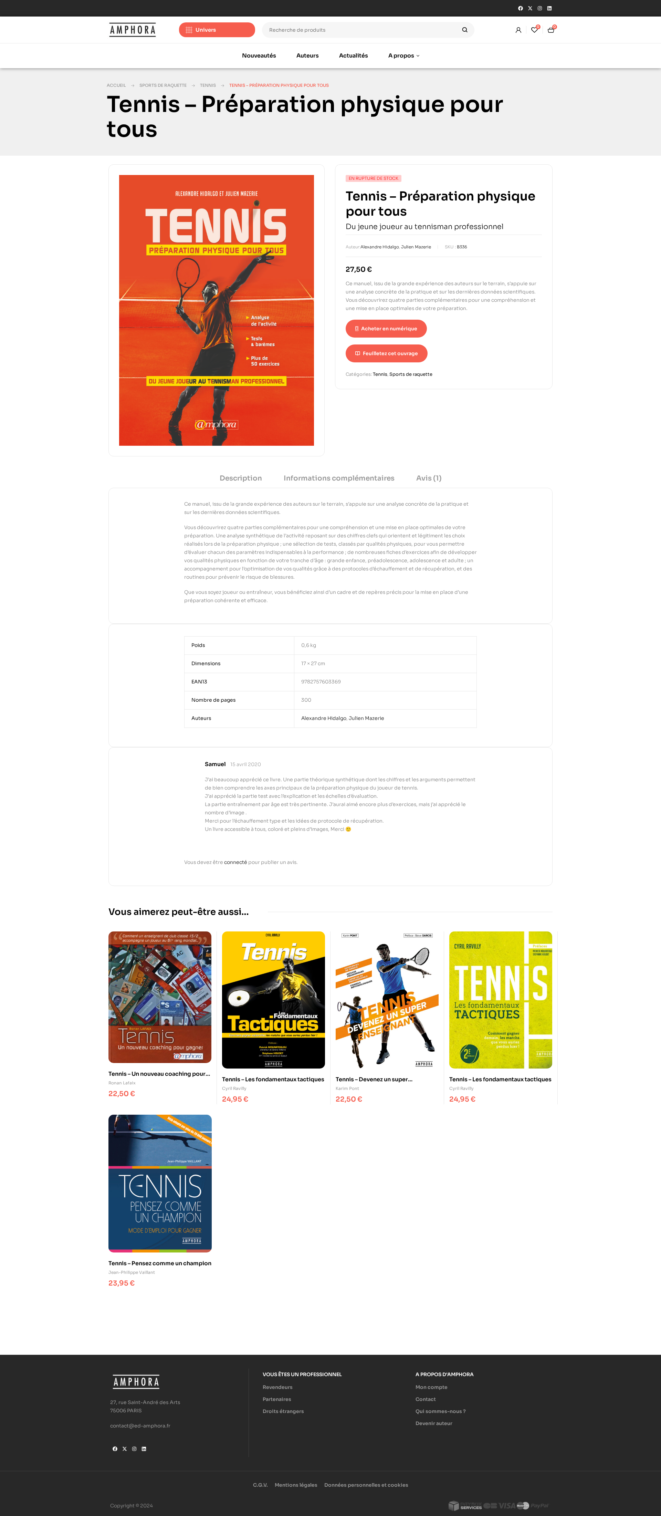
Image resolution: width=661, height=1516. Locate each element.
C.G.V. (260, 1485)
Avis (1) (429, 478)
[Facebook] (520, 8)
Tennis (208, 85)
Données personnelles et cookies (366, 1485)
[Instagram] (540, 8)
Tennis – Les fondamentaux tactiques (273, 1079)
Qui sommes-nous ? (441, 1411)
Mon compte (432, 1387)
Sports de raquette (163, 85)
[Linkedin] (549, 8)
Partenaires (277, 1399)
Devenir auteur (434, 1423)
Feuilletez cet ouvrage (390, 353)
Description (241, 478)
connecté (235, 862)
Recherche (464, 30)
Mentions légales (296, 1485)
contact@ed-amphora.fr (140, 1426)
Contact (426, 1399)
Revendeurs (278, 1387)
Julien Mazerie (416, 246)
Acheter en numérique (389, 329)
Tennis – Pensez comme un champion (159, 1263)
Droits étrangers (283, 1411)
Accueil (116, 85)
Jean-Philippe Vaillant (131, 1272)
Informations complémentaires (339, 478)
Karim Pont (347, 1088)
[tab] (240, 481)
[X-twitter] (530, 8)
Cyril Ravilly (234, 1088)
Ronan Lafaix (122, 1082)
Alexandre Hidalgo (379, 246)
